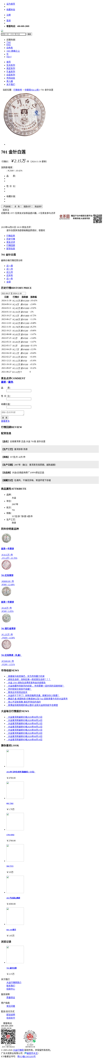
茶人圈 (9, 81)
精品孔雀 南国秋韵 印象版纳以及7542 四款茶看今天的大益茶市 (37, 699)
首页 (8, 62)
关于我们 (10, 84)
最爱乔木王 (32, 1053)
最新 (3, 382)
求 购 (16, 207)
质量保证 (10, 997)
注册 (8, 15)
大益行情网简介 (13, 982)
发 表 (4, 418)
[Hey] (8, 57)
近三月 (9, 272)
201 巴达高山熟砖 (13, 898)
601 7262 (9, 803)
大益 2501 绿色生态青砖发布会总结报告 (26, 683)
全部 (8, 282)
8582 (8, 45)
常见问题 (10, 1006)
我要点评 (26, 207)
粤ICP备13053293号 (26, 1056)
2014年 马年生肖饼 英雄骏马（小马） (20, 772)
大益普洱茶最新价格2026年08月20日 (24, 733)
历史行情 (10, 239)
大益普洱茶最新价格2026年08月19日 (24, 736)
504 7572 (9, 866)
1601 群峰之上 (13, 51)
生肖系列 (10, 65)
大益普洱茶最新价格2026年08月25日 (24, 717)
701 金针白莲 (11, 968)
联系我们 (10, 986)
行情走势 (10, 236)
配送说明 (10, 1015)
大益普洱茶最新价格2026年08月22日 (24, 727)
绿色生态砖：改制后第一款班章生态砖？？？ (28, 679)
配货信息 (10, 248)
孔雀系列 (10, 71)
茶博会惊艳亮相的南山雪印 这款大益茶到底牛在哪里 (32, 705)
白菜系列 (10, 75)
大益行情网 (18, 1050)
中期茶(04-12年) (32, 90)
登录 (8, 20)
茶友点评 (10, 242)
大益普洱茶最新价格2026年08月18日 (24, 739)
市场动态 (10, 78)
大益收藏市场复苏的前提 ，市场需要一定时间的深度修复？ (35, 686)
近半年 (9, 275)
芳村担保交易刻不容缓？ (19, 689)
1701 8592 (10, 835)
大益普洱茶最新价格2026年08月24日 (24, 720)
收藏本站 (10, 9)
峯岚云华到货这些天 (16, 692)
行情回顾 (10, 245)
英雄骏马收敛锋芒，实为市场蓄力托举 (25, 676)
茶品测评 (37, 207)
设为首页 (10, 4)
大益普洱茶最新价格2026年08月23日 (24, 723)
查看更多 (5, 421)
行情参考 (17, 90)
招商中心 (10, 989)
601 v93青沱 (11, 930)
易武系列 (10, 68)
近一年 (9, 279)
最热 (10, 382)
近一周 (9, 266)
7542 (8, 42)
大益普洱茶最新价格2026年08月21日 (24, 730)
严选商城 (6, 207)
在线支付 (10, 1018)
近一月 (9, 269)
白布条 (9, 48)
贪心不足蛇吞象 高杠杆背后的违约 (23, 702)
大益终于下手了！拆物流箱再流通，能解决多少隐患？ (33, 695)
